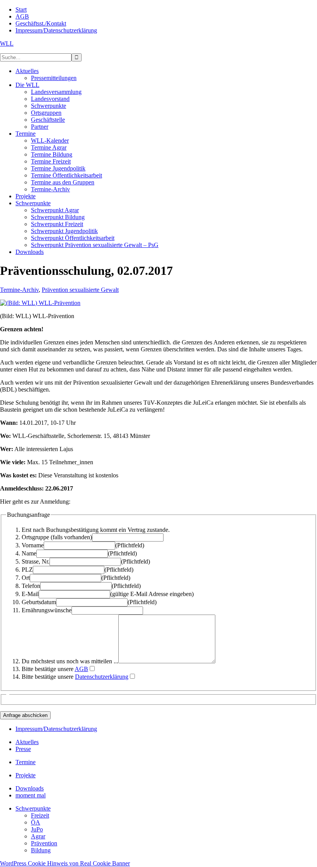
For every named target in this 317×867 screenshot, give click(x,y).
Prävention (44, 843)
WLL (7, 43)
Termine (25, 762)
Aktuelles (27, 742)
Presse (23, 749)
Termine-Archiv (19, 289)
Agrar (38, 836)
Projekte (25, 775)
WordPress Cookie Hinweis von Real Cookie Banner (65, 863)
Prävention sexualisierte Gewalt (80, 289)
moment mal (30, 795)
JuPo (37, 829)
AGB (81, 669)
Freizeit (40, 815)
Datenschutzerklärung (101, 676)
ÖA (35, 822)
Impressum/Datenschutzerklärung (56, 729)
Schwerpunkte (33, 808)
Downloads (29, 788)
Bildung (41, 850)
